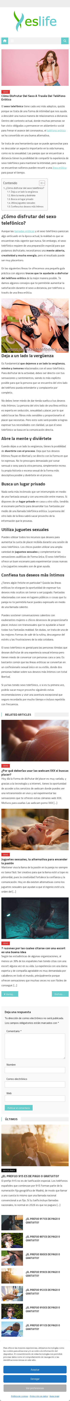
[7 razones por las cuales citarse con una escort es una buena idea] (34, 918)
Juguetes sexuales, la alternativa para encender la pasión (34, 861)
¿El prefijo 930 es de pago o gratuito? (43, 1256)
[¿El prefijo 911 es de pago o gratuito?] (12, 1329)
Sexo (5, 91)
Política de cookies (19, 1396)
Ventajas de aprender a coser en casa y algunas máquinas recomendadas (12, 994)
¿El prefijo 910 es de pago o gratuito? (43, 1309)
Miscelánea (9, 1170)
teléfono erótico (56, 130)
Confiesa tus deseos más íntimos (27, 206)
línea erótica (59, 168)
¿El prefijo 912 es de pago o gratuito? (43, 1291)
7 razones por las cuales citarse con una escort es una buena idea (33, 950)
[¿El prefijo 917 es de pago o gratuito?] (12, 1222)
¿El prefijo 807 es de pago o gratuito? (43, 1238)
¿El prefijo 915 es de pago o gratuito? (30, 1176)
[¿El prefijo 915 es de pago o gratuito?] (35, 1145)
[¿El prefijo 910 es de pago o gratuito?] (12, 1311)
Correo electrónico (16, 1079)
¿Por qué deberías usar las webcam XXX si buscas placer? (34, 772)
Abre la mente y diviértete (23, 195)
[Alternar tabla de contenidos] (40, 183)
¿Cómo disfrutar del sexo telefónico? (25, 188)
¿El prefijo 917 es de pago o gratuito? (43, 1220)
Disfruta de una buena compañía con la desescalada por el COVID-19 (62, 994)
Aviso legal (54, 1396)
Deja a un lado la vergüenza (24, 191)
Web (9, 1093)
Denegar (35, 1379)
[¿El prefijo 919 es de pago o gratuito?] (12, 1275)
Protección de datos (39, 1396)
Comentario (14, 1031)
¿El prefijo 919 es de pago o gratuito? (43, 1274)
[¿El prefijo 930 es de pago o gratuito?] (12, 1258)
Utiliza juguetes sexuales (23, 202)
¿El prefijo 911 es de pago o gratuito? (43, 1327)
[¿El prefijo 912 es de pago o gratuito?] (12, 1293)
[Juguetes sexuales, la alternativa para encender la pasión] (34, 829)
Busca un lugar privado (22, 199)
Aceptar (35, 1370)
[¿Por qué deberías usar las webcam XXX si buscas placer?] (34, 740)
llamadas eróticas (24, 231)
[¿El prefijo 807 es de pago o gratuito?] (12, 1240)
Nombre (11, 1065)
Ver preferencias (35, 1388)
